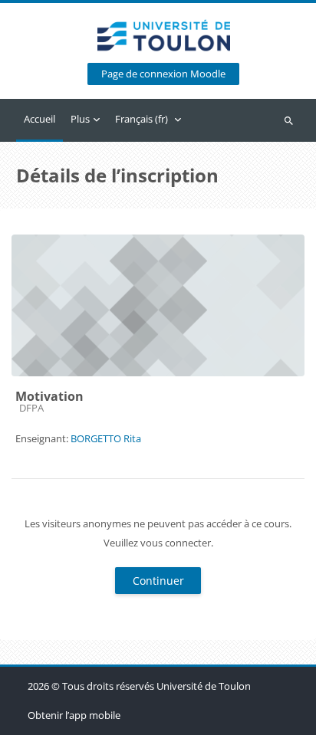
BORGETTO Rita (106, 438)
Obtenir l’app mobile (74, 715)
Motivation (49, 396)
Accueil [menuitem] (39, 119)
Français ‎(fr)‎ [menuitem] (141, 119)
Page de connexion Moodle (163, 73)
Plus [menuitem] (80, 119)
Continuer (158, 580)
